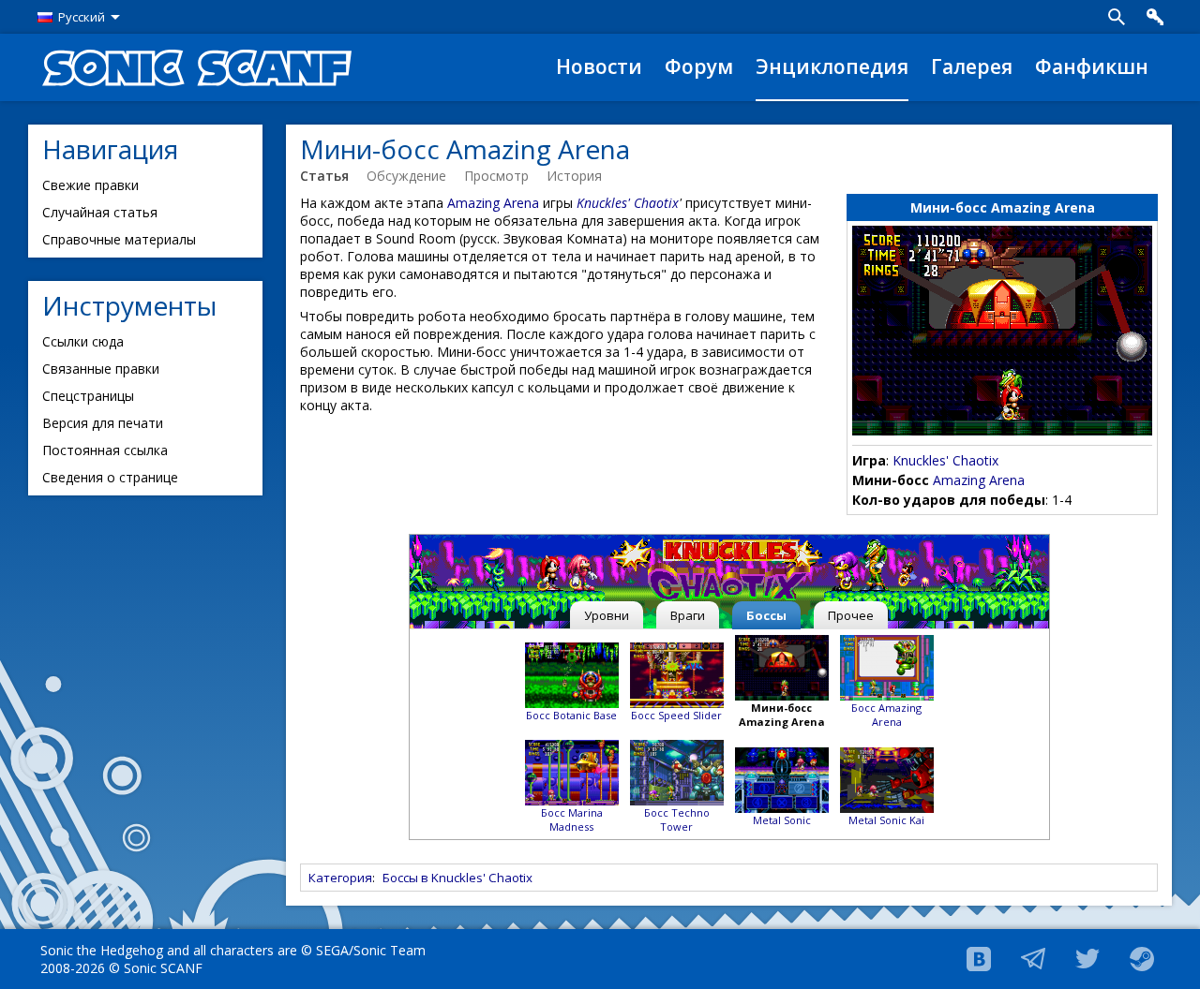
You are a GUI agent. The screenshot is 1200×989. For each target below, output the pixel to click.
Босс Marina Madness (572, 819)
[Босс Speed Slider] (677, 673)
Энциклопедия (832, 66)
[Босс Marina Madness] (572, 771)
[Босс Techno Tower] (677, 771)
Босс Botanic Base (571, 715)
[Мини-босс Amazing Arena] (782, 666)
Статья (324, 176)
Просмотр (496, 176)
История (574, 176)
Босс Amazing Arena (886, 715)
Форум (699, 66)
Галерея (971, 66)
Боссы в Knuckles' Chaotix (457, 877)
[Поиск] (1116, 17)
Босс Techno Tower (677, 819)
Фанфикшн (1091, 66)
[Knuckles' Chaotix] (729, 570)
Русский (81, 16)
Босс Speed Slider (676, 715)
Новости (599, 66)
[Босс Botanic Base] (572, 673)
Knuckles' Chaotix (945, 460)
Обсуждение (406, 176)
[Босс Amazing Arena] (887, 666)
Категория (340, 877)
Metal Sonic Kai (886, 820)
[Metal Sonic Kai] (887, 778)
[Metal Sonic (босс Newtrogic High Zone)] (782, 778)
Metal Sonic (782, 820)
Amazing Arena (979, 480)
